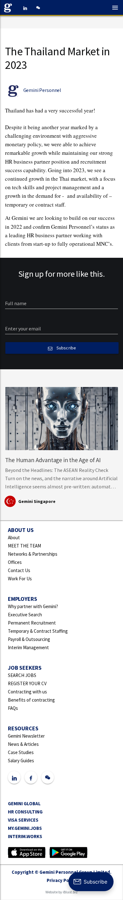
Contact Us (19, 570)
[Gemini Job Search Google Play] (68, 852)
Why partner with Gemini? (33, 606)
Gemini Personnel (42, 90)
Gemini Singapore (37, 501)
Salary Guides (21, 761)
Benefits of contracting (31, 700)
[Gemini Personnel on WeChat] (38, 8)
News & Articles (23, 744)
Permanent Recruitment (32, 623)
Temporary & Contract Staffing (38, 631)
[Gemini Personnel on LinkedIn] (25, 8)
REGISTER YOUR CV (27, 683)
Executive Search (25, 615)
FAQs (13, 708)
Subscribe (65, 348)
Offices (15, 562)
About (14, 538)
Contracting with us (27, 692)
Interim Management (28, 647)
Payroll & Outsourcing (29, 639)
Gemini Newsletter (26, 736)
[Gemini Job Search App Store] (26, 852)
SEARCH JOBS (22, 675)
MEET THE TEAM (24, 546)
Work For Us (20, 579)
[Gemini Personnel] (9, 8)
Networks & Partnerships (32, 554)
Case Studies (21, 752)
